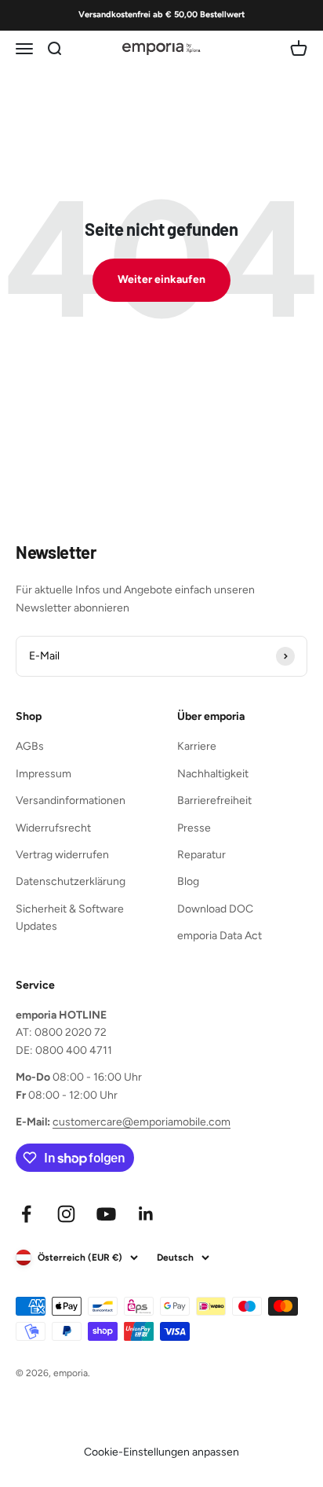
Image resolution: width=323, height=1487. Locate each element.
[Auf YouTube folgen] (106, 1213)
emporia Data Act (219, 935)
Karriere (196, 746)
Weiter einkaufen (161, 279)
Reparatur (201, 854)
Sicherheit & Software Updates (70, 917)
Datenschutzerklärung (70, 881)
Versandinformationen (70, 800)
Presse (194, 828)
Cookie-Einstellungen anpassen (161, 1452)
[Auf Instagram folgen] (66, 1213)
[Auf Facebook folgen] (26, 1213)
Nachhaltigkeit (213, 773)
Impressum (43, 773)
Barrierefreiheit (214, 800)
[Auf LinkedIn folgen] (146, 1213)
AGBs (30, 746)
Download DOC (215, 909)
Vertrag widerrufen (62, 854)
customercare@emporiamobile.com (141, 1122)
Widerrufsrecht (53, 828)
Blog (188, 881)
